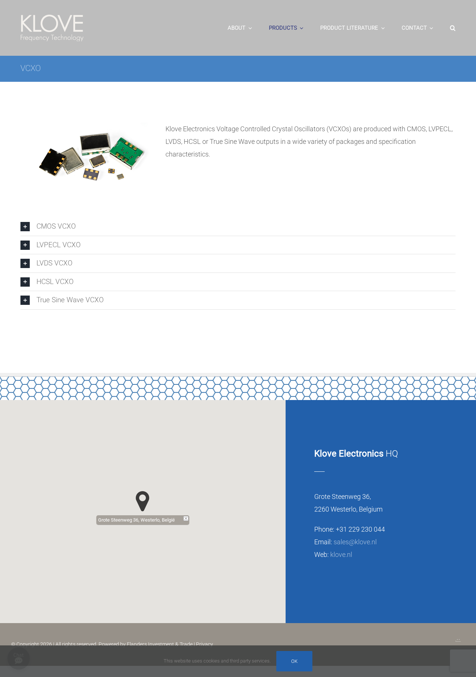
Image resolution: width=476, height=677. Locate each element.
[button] (453, 28)
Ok (294, 661)
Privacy (204, 644)
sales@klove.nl (355, 542)
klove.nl (341, 554)
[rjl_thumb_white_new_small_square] (458, 637)
